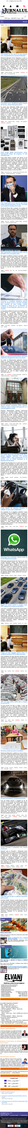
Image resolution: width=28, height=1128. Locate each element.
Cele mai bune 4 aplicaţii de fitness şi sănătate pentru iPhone (14, 960)
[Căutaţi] (25, 17)
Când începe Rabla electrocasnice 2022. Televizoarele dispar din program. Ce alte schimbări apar (14, 153)
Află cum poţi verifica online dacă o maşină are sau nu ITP (14, 702)
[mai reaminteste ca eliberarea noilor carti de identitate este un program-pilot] (14, 250)
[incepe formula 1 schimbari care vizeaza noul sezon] (14, 846)
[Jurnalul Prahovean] (4, 6)
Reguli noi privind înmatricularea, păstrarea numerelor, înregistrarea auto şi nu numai (14, 357)
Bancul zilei (23, 999)
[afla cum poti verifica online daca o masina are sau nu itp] (14, 700)
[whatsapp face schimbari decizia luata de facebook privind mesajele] (14, 555)
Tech (2, 946)
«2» (8, 24)
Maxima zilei (23, 1068)
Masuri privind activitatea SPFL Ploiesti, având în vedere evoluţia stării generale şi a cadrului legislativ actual (14, 407)
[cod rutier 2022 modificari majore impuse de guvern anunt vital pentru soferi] (14, 101)
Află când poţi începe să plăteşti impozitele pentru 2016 (14, 897)
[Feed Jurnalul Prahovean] (24, 6)
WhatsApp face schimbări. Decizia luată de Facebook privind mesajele (14, 557)
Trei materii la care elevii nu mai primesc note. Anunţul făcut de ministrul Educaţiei (14, 54)
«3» (10, 24)
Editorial (24, 1025)
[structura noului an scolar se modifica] (14, 749)
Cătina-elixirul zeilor (5, 932)
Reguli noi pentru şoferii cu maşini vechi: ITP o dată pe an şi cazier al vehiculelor (14, 605)
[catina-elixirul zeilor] (14, 931)
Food (3, 919)
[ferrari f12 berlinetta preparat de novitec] (14, 797)
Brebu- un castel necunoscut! (8, 1092)
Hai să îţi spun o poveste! (7, 1056)
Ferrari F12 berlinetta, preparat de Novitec (13, 798)
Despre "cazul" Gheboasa (7, 1028)
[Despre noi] (10, 6)
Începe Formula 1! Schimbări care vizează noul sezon (14, 848)
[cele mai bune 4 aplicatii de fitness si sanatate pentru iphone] (14, 958)
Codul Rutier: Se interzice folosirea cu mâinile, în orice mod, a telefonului (14, 508)
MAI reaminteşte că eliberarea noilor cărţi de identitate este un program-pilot (14, 252)
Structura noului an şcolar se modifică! (12, 751)
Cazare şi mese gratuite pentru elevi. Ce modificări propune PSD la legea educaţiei (14, 653)
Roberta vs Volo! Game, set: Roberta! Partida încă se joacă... (13, 1041)
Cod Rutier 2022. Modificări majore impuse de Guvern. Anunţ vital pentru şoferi (14, 103)
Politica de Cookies (5, 1122)
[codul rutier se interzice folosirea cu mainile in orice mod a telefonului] (14, 506)
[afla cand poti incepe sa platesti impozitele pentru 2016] (14, 895)
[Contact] (17, 6)
